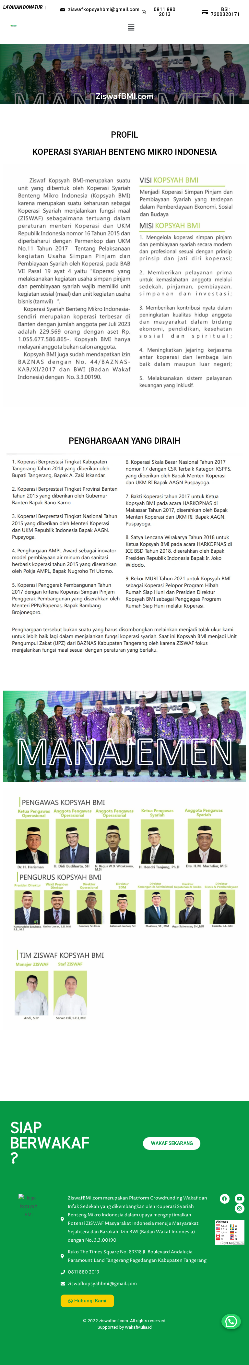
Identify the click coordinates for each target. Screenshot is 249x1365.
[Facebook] (225, 1199)
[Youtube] (239, 1199)
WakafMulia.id (138, 1327)
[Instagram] (239, 1208)
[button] (130, 27)
